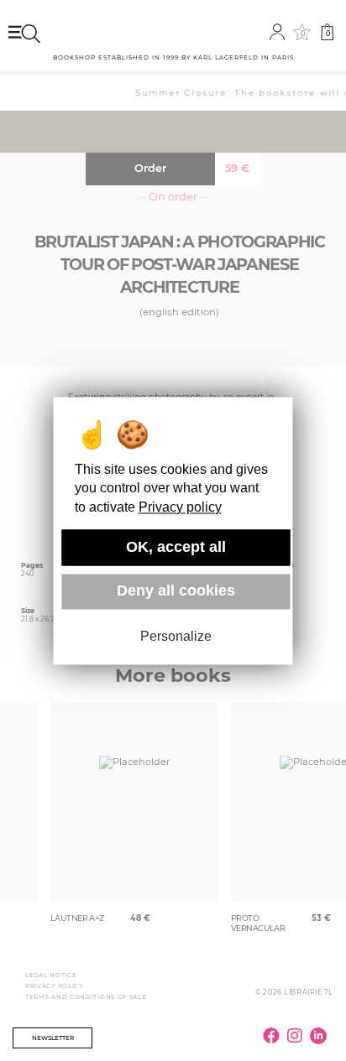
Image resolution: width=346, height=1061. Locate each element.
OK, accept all (176, 546)
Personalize (176, 637)
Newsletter (53, 1038)
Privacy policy (180, 507)
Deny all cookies (176, 591)
